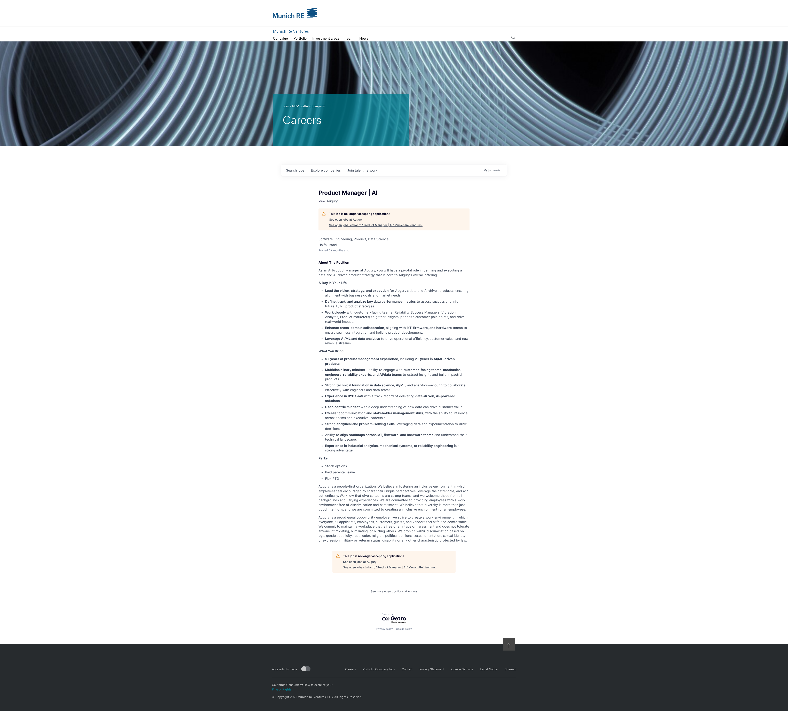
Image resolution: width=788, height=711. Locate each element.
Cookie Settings (462, 668)
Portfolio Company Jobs (379, 668)
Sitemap (510, 668)
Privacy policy (384, 628)
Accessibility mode (284, 668)
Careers (350, 668)
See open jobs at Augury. (346, 219)
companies (326, 170)
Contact (407, 668)
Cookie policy (404, 628)
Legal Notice (489, 668)
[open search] (513, 38)
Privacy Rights (281, 689)
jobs (295, 170)
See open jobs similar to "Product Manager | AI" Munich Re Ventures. (376, 225)
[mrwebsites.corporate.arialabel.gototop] (509, 644)
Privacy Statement (431, 668)
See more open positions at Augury (394, 591)
